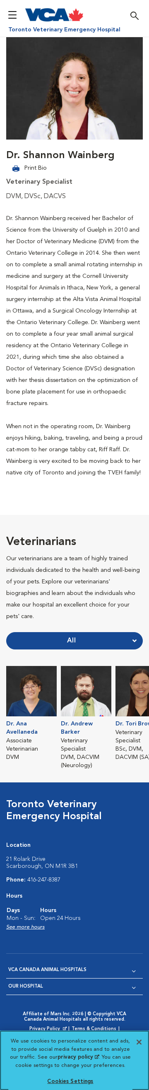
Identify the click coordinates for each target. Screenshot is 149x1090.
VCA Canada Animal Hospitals (47, 970)
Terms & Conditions (94, 1029)
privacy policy (78, 1057)
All (71, 640)
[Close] (139, 1042)
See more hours (25, 927)
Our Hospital (25, 986)
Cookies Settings (70, 1081)
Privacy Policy (48, 1029)
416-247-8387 (43, 880)
